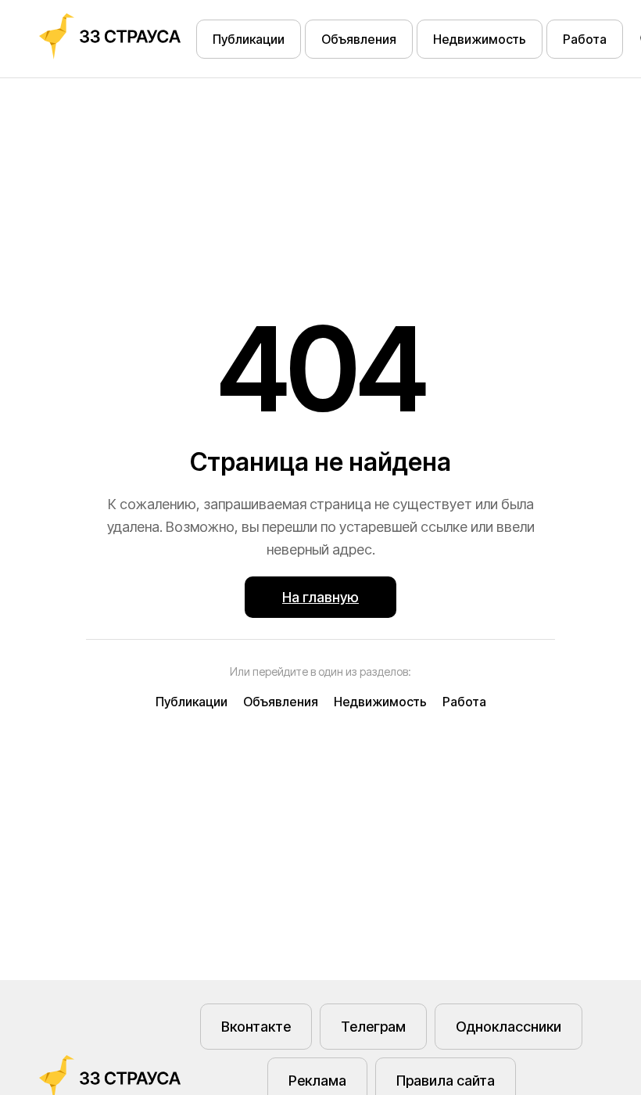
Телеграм (373, 1026)
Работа (585, 39)
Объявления (358, 39)
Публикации (249, 39)
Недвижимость (479, 39)
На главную (320, 597)
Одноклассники (508, 1026)
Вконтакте (256, 1026)
